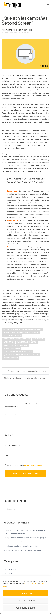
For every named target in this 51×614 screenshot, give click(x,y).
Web (6, 455)
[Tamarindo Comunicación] (12, 5)
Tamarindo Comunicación (19, 30)
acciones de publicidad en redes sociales (22, 329)
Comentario (10, 415)
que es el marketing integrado (18, 352)
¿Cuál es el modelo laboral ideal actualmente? (23, 550)
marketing (8, 342)
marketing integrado (26, 342)
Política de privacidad (33, 465)
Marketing (7, 32)
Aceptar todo (25, 593)
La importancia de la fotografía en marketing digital (25, 538)
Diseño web (9, 574)
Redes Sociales (21, 32)
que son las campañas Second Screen (21, 355)
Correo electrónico (13, 445)
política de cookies (30, 584)
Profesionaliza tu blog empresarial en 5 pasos (27, 371)
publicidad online (12, 348)
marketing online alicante (16, 345)
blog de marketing (12, 336)
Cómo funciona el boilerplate (16, 542)
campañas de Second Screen (17, 339)
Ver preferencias (25, 608)
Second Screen (11, 358)
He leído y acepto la (25, 465)
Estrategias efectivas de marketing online (21, 546)
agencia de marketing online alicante (21, 333)
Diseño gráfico (10, 569)
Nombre (8, 435)
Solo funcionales (26, 600)
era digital (38, 339)
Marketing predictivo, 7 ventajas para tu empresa (24, 378)
